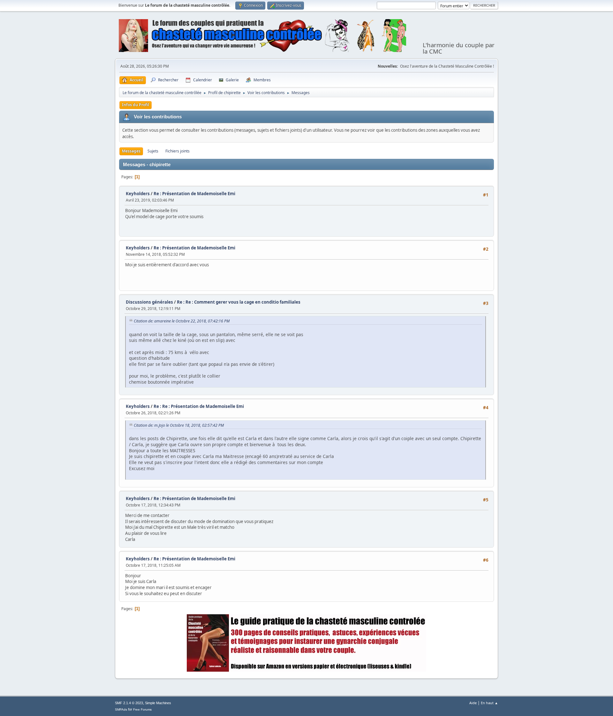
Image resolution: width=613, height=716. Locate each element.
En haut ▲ (489, 702)
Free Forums (142, 709)
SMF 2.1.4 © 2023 (129, 703)
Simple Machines (158, 703)
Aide (473, 702)
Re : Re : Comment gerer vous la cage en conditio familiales (238, 302)
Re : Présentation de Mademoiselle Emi (194, 193)
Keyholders (138, 193)
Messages (131, 151)
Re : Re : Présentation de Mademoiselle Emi (199, 406)
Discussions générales (149, 302)
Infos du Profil (135, 104)
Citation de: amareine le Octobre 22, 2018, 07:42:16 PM (182, 321)
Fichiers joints (177, 151)
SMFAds (121, 709)
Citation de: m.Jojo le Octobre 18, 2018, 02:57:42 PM (179, 425)
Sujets (153, 151)
